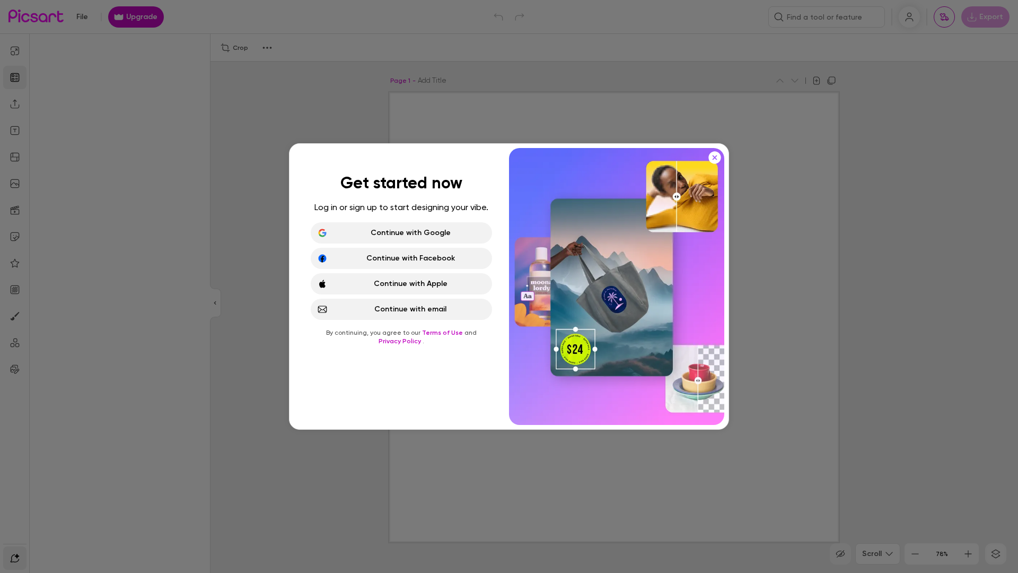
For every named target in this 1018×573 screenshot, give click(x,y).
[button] (509, 286)
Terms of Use (443, 332)
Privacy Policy (401, 341)
